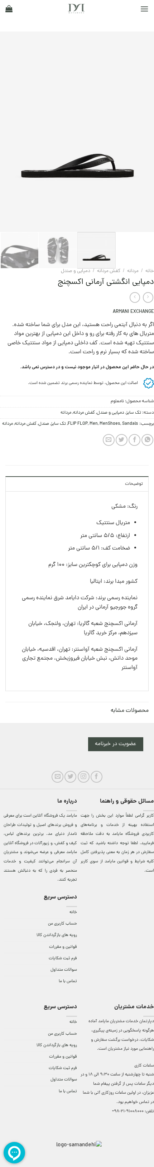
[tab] (77, 483)
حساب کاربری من (62, 924)
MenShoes (110, 423)
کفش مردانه (108, 271)
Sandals (130, 423)
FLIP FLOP (78, 423)
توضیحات (134, 484)
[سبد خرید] (9, 8)
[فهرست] (144, 9)
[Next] (6, 132)
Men (94, 423)
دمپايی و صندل (75, 271)
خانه (149, 271)
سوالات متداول (63, 970)
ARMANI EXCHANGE (133, 312)
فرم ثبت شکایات (63, 958)
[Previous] (141, 132)
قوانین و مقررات (63, 947)
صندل (43, 423)
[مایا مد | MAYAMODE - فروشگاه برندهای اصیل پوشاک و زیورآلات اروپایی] (76, 8)
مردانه (133, 271)
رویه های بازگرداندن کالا (57, 935)
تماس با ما (68, 981)
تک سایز (133, 412)
